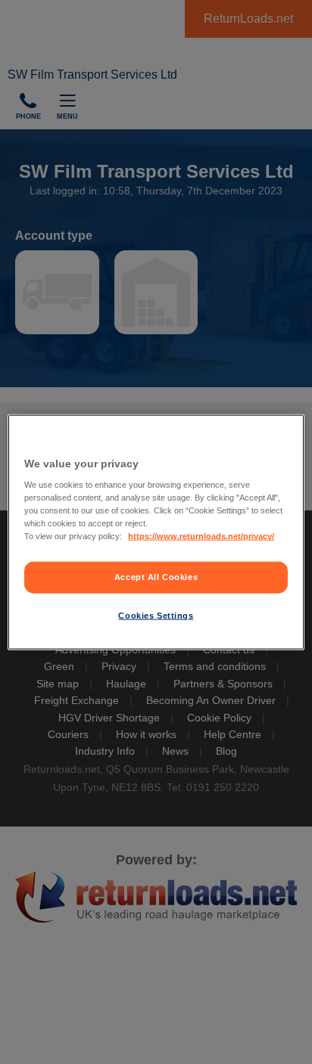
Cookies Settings (155, 615)
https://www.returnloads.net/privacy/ (201, 536)
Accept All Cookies (156, 577)
